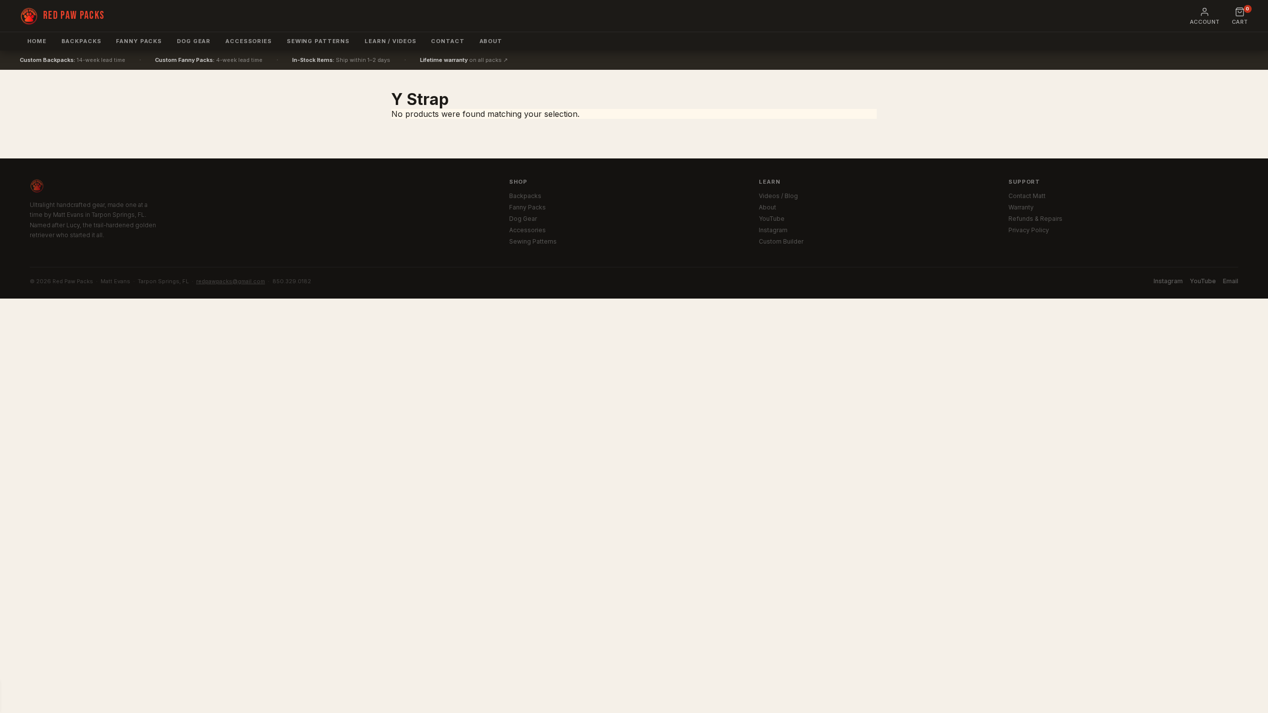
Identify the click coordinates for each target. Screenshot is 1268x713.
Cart (1240, 16)
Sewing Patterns (533, 241)
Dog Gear (194, 41)
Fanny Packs (139, 41)
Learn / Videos (390, 41)
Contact (447, 41)
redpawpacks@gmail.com (230, 281)
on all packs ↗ (464, 59)
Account (1205, 21)
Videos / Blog (778, 196)
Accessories (248, 41)
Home (37, 41)
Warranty (1021, 207)
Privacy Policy (1028, 230)
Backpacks (81, 41)
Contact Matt (1027, 196)
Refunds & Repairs (1035, 218)
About (490, 41)
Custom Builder (781, 241)
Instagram (773, 230)
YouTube (772, 218)
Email (1230, 281)
